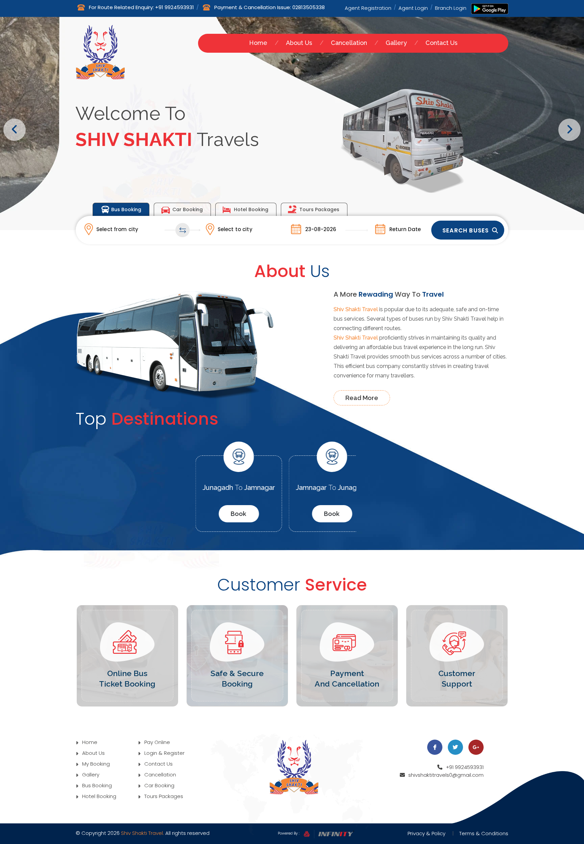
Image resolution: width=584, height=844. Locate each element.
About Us (299, 42)
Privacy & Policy (426, 833)
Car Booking (187, 209)
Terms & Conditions (483, 833)
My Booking (95, 763)
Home (258, 42)
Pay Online (156, 742)
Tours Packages (319, 209)
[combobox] (134, 229)
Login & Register (164, 752)
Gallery (396, 42)
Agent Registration (368, 7)
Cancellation (349, 42)
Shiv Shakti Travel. (142, 833)
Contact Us (441, 42)
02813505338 (308, 7)
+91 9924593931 (174, 7)
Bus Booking (126, 209)
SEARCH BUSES (465, 230)
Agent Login (413, 7)
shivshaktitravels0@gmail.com (446, 774)
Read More (361, 397)
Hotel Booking (251, 209)
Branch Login (450, 7)
